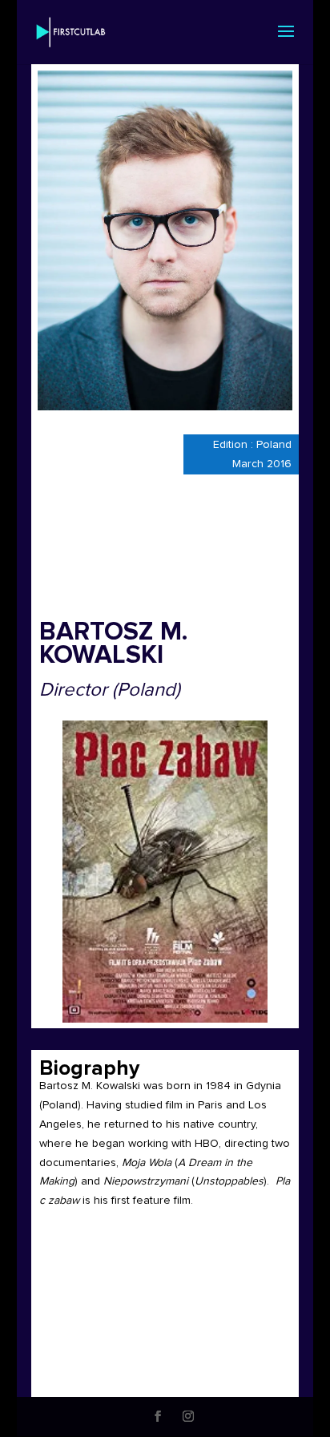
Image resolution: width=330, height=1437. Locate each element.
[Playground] (165, 872)
